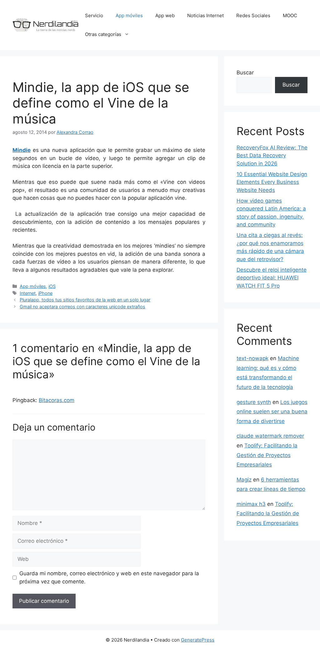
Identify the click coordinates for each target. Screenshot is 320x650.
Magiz (244, 479)
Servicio (94, 15)
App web (165, 15)
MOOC (290, 15)
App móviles (129, 15)
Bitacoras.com (56, 400)
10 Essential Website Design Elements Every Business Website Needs (272, 182)
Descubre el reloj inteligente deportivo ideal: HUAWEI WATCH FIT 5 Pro (272, 278)
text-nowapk (252, 358)
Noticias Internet (205, 15)
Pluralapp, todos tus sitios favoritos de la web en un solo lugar (85, 299)
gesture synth (254, 402)
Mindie (21, 150)
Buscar (245, 72)
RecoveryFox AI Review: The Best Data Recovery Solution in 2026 (272, 155)
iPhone (45, 293)
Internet (28, 293)
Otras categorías (103, 34)
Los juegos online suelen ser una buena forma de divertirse (272, 411)
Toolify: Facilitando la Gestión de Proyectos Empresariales (267, 455)
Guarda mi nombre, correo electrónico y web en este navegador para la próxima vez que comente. (109, 577)
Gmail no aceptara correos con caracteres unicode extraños (82, 306)
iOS (52, 286)
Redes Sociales (253, 15)
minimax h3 (251, 504)
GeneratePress (197, 640)
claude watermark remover (270, 436)
